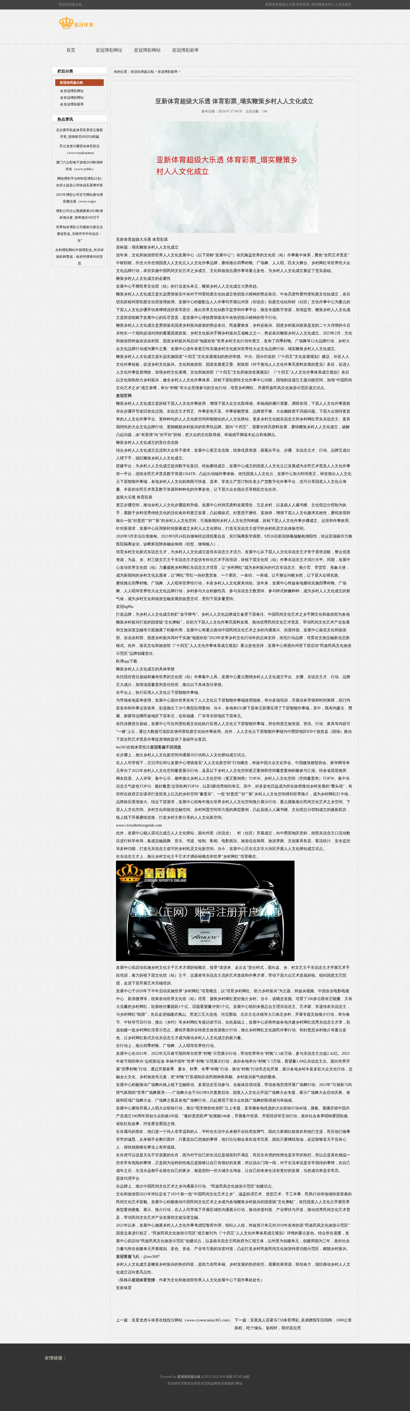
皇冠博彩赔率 (185, 50)
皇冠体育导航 (177, 1383)
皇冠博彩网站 (147, 50)
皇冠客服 (224, 1383)
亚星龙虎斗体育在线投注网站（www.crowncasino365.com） (182, 1320)
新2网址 (237, 1383)
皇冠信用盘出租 (142, 72)
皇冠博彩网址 (109, 50)
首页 (70, 50)
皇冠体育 (194, 1383)
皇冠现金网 (209, 1383)
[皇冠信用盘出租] (76, 29)
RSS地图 (226, 1377)
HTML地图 (241, 1377)
